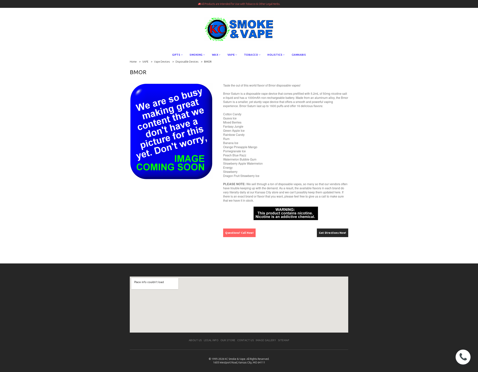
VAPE (231, 54)
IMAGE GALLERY (266, 340)
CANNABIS (299, 54)
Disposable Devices (187, 61)
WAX (215, 54)
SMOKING (196, 54)
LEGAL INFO (211, 340)
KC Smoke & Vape (235, 358)
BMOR (208, 61)
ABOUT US (195, 340)
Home (133, 61)
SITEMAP (283, 340)
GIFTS (176, 54)
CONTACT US (245, 340)
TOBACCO (251, 54)
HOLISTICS (274, 54)
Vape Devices (162, 61)
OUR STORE (228, 340)
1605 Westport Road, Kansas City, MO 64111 (239, 362)
